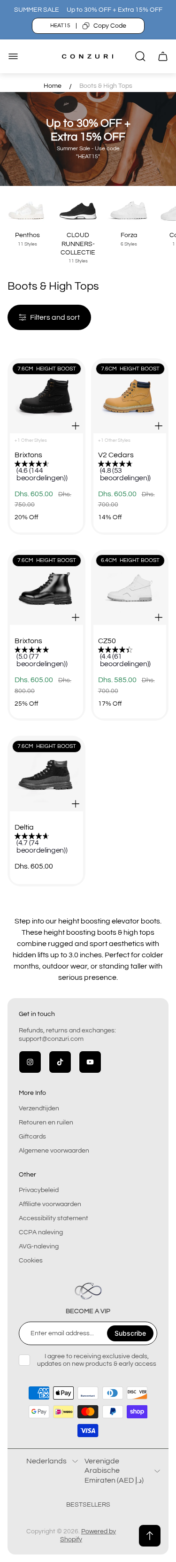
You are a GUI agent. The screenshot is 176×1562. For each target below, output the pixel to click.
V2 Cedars (116, 455)
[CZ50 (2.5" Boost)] (130, 588)
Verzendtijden (39, 1108)
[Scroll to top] (149, 1535)
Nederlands (46, 1461)
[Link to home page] (88, 1291)
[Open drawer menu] (13, 56)
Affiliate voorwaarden (50, 1204)
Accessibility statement (53, 1218)
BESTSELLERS (88, 1504)
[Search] (140, 56)
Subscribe (130, 1333)
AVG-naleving (39, 1246)
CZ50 (107, 641)
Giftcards (32, 1136)
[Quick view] (75, 425)
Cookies (31, 1260)
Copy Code (109, 26)
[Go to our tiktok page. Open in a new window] (60, 1062)
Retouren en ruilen (46, 1122)
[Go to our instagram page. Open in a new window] (30, 1062)
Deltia (24, 827)
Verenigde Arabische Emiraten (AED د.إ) (114, 1470)
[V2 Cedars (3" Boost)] (130, 397)
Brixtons (28, 455)
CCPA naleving (41, 1232)
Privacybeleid (39, 1190)
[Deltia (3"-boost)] (46, 774)
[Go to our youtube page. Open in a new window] (90, 1062)
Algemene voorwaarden (54, 1150)
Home (52, 86)
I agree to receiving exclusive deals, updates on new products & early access (96, 1360)
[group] (51, 472)
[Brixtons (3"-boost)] (46, 397)
